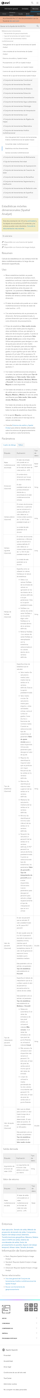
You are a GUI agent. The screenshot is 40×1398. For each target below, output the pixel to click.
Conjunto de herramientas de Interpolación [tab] (19, 110)
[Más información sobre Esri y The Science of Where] (6, 1309)
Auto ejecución (7, 1230)
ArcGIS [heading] (4, 1318)
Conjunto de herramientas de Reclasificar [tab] (19, 177)
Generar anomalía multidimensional (17, 153)
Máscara (28, 1237)
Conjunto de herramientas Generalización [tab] (19, 97)
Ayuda (20, 14)
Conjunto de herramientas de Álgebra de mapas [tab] (18, 120)
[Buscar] (32, 3)
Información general (11, 9)
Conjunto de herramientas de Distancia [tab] (18, 89)
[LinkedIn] (36, 1305)
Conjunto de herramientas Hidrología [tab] (17, 106)
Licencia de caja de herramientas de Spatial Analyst (19, 71)
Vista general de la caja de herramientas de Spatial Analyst (19, 46)
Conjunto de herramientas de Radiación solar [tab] (20, 188)
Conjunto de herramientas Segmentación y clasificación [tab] (19, 183)
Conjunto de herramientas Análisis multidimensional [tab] (16, 131)
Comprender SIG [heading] (7, 1328)
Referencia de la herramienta (30, 14)
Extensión (25, 1235)
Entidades (25, 9)
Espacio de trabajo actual (11, 1235)
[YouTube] (36, 1309)
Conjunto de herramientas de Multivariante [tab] (19, 157)
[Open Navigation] (37, 3)
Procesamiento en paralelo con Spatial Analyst (18, 67)
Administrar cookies (10, 1384)
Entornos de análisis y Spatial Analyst (15, 58)
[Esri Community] (26, 1309)
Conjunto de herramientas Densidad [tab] (17, 84)
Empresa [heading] (5, 1333)
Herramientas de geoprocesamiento (16, 33)
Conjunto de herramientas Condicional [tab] (18, 80)
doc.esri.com (14, 21)
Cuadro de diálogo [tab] (9, 445)
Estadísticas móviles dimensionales (16, 148)
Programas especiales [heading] (9, 1338)
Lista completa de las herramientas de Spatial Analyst (17, 53)
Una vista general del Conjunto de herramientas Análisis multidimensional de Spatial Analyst (21, 138)
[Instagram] (31, 1309)
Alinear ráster (14, 1247)
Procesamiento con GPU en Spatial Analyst (17, 63)
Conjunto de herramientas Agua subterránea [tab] (20, 102)
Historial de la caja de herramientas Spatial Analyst (19, 76)
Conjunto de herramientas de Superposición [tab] (20, 166)
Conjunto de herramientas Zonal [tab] (15, 197)
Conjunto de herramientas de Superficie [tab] (18, 193)
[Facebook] (26, 1305)
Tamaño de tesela (26, 1247)
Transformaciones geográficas (13, 1237)
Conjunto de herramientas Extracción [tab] (17, 93)
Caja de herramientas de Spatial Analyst (17, 36)
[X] (31, 1305)
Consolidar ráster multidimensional (16, 144)
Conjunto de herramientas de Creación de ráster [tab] (19, 171)
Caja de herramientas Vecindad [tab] (15, 161)
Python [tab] (21, 445)
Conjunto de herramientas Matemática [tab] (18, 126)
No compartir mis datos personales (15, 1390)
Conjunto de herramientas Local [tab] (15, 115)
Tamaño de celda (20, 1230)
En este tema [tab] (7, 236)
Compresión (31, 1232)
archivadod (31, 221)
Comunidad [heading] (6, 1323)
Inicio (4, 14)
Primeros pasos (12, 14)
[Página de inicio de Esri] (5, 3)
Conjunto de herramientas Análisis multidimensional (14, 40)
